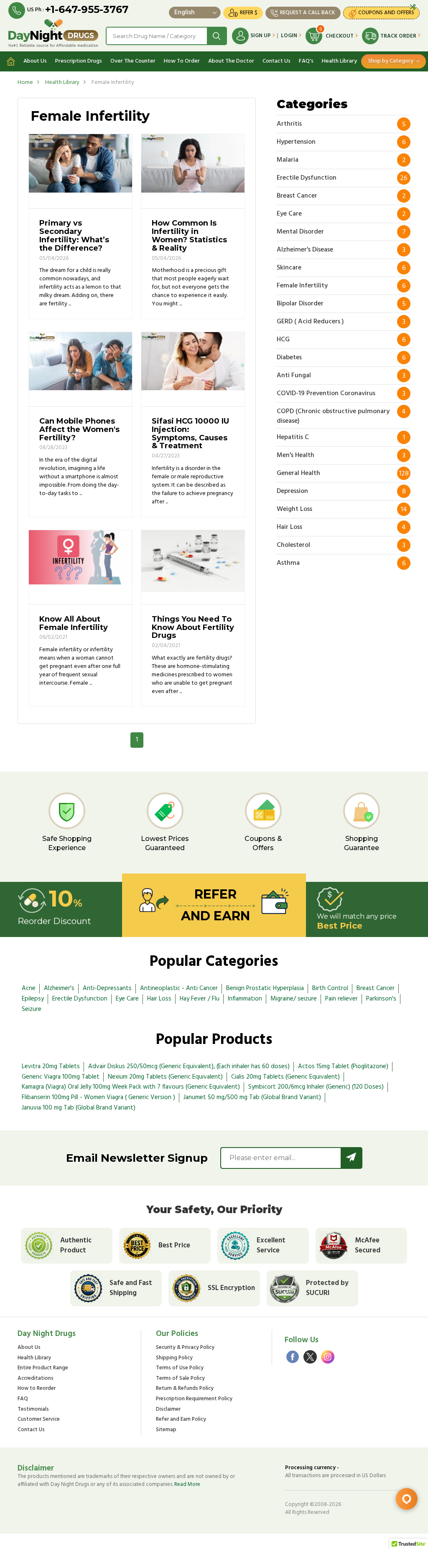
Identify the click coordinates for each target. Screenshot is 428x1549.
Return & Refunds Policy (185, 1389)
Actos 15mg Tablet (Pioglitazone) (343, 1066)
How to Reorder (37, 1389)
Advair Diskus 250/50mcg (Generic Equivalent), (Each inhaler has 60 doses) (189, 1066)
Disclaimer (168, 1410)
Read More (187, 1484)
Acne (29, 988)
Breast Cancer (376, 988)
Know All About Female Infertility (73, 623)
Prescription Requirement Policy (194, 1399)
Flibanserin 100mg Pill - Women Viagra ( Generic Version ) (98, 1097)
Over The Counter (132, 61)
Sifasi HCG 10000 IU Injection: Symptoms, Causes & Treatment (190, 433)
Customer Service (39, 1420)
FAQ (23, 1399)
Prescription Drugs (78, 61)
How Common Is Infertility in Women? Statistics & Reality (189, 235)
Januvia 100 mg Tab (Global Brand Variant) (78, 1108)
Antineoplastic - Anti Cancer (179, 988)
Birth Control (330, 988)
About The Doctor (231, 61)
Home (25, 82)
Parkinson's (381, 999)
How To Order (182, 61)
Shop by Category (390, 61)
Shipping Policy (174, 1358)
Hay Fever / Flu (199, 999)
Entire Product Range (43, 1368)
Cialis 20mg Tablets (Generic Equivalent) (285, 1077)
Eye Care (127, 999)
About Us (35, 61)
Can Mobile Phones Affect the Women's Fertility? (79, 429)
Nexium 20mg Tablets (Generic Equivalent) (165, 1077)
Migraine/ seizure (293, 999)
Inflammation (245, 999)
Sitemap (166, 1430)
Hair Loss (159, 999)
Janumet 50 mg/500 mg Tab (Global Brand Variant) (252, 1097)
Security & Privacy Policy (185, 1348)
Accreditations (36, 1379)
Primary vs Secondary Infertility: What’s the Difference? (74, 235)
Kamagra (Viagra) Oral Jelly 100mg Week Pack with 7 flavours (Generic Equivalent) (131, 1087)
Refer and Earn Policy (181, 1420)
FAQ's (306, 61)
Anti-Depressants (107, 988)
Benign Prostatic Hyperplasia (265, 988)
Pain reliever (341, 999)
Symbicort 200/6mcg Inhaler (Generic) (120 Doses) (316, 1087)
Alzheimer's (59, 988)
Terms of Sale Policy (180, 1379)
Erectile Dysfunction (79, 999)
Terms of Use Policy (180, 1368)
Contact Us (276, 61)
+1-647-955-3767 (86, 9)
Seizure (31, 1009)
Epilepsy (33, 999)
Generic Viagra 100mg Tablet (60, 1077)
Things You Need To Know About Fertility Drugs (193, 627)
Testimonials (33, 1410)
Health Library (339, 61)
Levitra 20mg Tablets (51, 1066)
